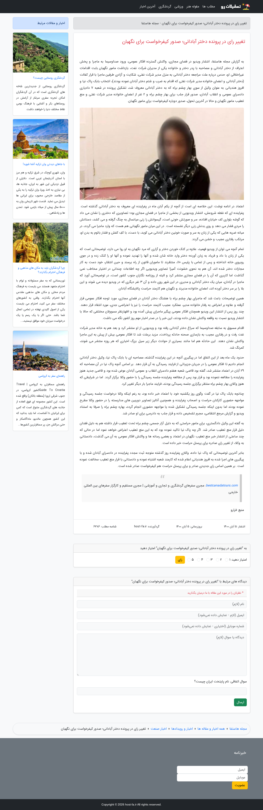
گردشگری (165, 6)
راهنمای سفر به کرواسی (51, 376)
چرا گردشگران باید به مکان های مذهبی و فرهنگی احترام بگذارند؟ (41, 270)
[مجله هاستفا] (235, 7)
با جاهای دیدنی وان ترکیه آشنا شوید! (44, 164)
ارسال (240, 702)
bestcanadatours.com (222, 485)
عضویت (240, 785)
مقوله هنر (193, 6)
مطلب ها (208, 6)
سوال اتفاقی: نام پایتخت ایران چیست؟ (220, 681)
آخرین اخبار (147, 6)
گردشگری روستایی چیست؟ (49, 78)
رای (180, 559)
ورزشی (178, 6)
